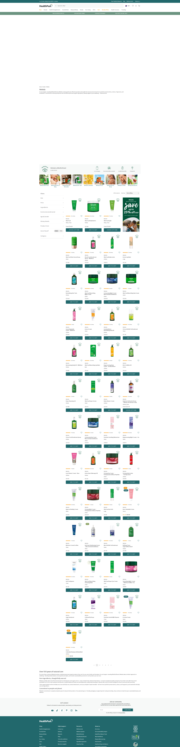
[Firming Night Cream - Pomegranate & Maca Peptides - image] (93, 494)
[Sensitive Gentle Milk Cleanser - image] (112, 602)
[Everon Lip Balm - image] (131, 242)
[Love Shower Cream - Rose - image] (74, 458)
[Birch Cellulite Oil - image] (131, 350)
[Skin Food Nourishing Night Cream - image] (93, 278)
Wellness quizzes (80, 731)
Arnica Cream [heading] (88, 329)
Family (81, 9)
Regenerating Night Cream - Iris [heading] (131, 437)
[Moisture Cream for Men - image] (74, 530)
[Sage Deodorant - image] (74, 602)
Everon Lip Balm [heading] (127, 257)
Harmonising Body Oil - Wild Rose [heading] (74, 365)
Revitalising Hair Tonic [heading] (71, 293)
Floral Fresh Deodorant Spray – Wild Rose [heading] (90, 258)
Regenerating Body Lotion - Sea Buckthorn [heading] (109, 366)
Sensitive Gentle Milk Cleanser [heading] (111, 617)
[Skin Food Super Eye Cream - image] (112, 566)
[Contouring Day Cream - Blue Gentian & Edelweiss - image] (93, 422)
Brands (45, 9)
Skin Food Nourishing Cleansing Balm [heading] (90, 582)
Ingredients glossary (81, 741)
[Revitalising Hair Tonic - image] (74, 278)
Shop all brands (80, 739)
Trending (123, 9)
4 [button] (105, 665)
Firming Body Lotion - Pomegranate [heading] (128, 474)
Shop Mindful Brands (81, 736)
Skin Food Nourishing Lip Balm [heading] (92, 365)
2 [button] (99, 665)
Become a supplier (62, 744)
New (40, 9)
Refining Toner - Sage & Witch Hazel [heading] (127, 546)
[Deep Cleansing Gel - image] (74, 386)
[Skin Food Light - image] (112, 206)
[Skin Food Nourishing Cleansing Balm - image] (93, 566)
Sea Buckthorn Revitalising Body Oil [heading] (109, 330)
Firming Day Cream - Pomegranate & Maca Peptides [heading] (112, 474)
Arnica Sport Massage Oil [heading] (91, 473)
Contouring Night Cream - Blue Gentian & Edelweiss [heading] (110, 294)
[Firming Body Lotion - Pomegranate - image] (131, 458)
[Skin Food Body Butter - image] (93, 206)
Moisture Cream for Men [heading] (72, 545)
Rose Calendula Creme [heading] (128, 509)
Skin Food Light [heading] (107, 220)
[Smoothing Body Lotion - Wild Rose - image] (74, 314)
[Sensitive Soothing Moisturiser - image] (112, 422)
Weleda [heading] (67, 218)
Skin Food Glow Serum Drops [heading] (73, 257)
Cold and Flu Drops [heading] (89, 617)
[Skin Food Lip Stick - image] (112, 494)
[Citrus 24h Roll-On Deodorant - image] (131, 314)
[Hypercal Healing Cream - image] (74, 494)
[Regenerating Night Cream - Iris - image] (131, 422)
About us (137, 1)
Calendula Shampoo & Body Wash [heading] (74, 652)
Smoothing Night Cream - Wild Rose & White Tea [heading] (129, 582)
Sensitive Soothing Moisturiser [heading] (112, 437)
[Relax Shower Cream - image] (112, 386)
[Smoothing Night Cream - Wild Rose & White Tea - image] (131, 566)
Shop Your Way (79, 744)
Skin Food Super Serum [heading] (90, 401)
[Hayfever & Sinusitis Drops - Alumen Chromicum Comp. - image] (131, 386)
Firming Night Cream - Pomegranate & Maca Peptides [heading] (93, 510)
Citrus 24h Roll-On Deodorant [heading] (130, 329)
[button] (132, 5)
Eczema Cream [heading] (126, 617)
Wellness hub (130, 1)
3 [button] (102, 665)
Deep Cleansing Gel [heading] (71, 401)
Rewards (60, 734)
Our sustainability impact (101, 731)
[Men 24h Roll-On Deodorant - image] (112, 530)
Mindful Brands (80, 734)
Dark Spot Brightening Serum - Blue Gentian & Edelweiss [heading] (92, 546)
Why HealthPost (99, 736)
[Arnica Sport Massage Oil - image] (93, 458)
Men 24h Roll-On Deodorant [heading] (111, 545)
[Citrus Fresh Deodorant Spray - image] (74, 422)
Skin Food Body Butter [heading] (90, 220)
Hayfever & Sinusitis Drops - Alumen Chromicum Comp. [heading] (130, 401)
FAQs (59, 736)
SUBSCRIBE (128, 710)
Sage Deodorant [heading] (70, 617)
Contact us (60, 729)
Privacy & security (62, 741)
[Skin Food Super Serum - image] (93, 386)
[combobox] (88, 6)
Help (124, 1)
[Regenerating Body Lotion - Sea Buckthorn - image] (112, 350)
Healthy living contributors (101, 744)
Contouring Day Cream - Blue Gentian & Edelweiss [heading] (91, 438)
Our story (97, 729)
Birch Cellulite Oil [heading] (127, 365)
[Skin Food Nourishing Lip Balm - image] (93, 350)
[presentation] (74, 223)
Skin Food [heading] (68, 220)
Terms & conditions (62, 739)
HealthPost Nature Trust (101, 734)
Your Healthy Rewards (116, 1)
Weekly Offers (105, 9)
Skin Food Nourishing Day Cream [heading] (131, 293)
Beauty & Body (74, 9)
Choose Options (74, 230)
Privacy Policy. (122, 712)
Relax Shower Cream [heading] (109, 401)
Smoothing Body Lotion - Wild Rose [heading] (70, 330)
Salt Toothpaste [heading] (70, 581)
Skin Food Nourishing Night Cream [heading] (90, 294)
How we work (98, 741)
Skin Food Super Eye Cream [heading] (110, 581)
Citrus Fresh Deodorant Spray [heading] (73, 437)
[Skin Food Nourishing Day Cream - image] (131, 278)
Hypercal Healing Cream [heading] (72, 509)
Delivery (60, 731)
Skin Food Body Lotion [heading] (109, 257)
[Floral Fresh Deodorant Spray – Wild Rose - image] (93, 242)
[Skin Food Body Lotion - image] (112, 242)
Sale (99, 9)
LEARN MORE (53, 170)
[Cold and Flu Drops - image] (93, 602)
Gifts (94, 9)
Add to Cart (93, 230)
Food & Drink (65, 9)
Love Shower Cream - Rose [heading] (72, 473)
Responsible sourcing (100, 739)
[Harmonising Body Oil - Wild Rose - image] (74, 350)
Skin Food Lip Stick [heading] (108, 509)
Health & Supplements (54, 9)
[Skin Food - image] (74, 206)
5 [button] (108, 665)
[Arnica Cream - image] (93, 314)
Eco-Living (88, 9)
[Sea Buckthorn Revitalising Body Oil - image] (112, 314)
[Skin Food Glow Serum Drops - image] (74, 242)
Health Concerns (115, 9)
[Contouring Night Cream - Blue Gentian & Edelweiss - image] (112, 278)
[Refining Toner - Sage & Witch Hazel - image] (131, 530)
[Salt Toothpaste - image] (74, 566)
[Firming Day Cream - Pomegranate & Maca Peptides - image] (112, 458)
